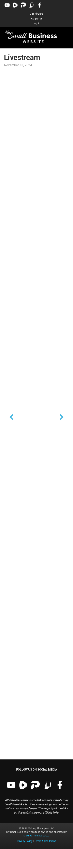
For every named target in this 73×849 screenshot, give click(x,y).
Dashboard (37, 13)
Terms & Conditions (45, 841)
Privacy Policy (24, 841)
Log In (37, 23)
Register (36, 18)
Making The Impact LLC (36, 835)
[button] (11, 417)
